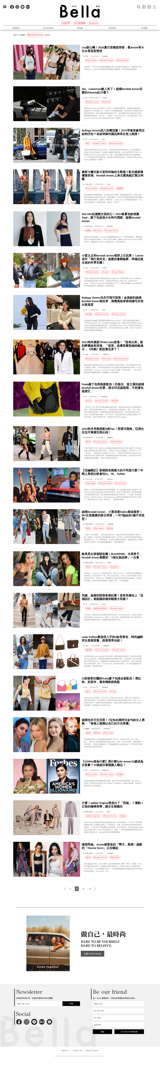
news (103, 139)
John (87, 354)
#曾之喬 (115, 401)
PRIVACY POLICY (92, 1051)
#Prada (88, 401)
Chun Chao (89, 184)
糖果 (87, 729)
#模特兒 (97, 733)
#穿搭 (88, 442)
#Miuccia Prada (100, 691)
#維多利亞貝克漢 (100, 608)
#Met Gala (106, 359)
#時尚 (88, 857)
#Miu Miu (97, 230)
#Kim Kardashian (121, 359)
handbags (110, 226)
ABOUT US (65, 1051)
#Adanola (106, 102)
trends (105, 98)
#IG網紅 (120, 774)
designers (110, 853)
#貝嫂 (88, 608)
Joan (87, 646)
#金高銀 (89, 314)
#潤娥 (88, 230)
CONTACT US (77, 1051)
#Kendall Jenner (106, 60)
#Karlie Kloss (120, 483)
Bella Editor (89, 437)
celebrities (106, 354)
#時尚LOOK (114, 857)
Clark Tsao (89, 479)
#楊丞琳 (89, 650)
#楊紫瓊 (120, 188)
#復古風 (110, 528)
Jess (87, 268)
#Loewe (105, 272)
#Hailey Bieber (122, 60)
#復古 (88, 691)
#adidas (123, 816)
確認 (102, 1031)
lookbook (105, 56)
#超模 (88, 733)
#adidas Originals (93, 816)
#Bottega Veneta (116, 143)
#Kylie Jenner (91, 60)
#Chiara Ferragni (102, 650)
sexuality (110, 479)
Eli (86, 98)
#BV (87, 143)
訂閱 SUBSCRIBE (92, 953)
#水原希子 (114, 567)
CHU (87, 56)
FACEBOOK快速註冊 (129, 1031)
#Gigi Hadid (90, 483)
